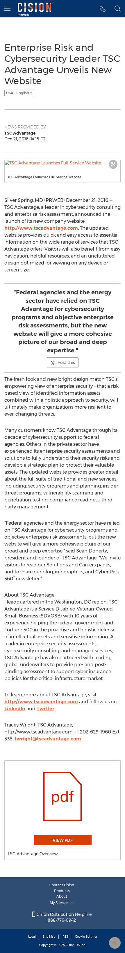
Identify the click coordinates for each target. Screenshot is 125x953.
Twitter (45, 708)
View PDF (63, 840)
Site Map (49, 936)
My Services (60, 903)
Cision (70, 945)
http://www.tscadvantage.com (41, 228)
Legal (32, 936)
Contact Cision (61, 885)
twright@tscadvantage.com (48, 739)
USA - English (18, 93)
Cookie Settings (86, 936)
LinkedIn (14, 708)
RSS (65, 936)
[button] (102, 8)
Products (62, 891)
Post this (66, 362)
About (61, 896)
